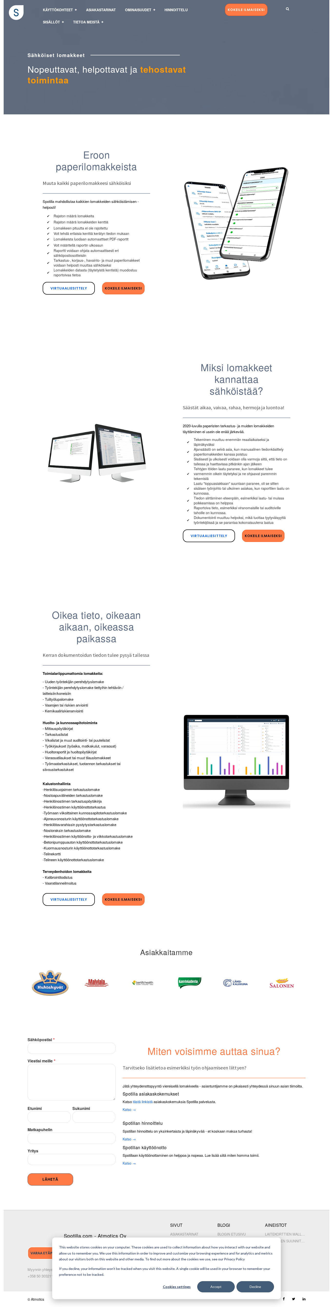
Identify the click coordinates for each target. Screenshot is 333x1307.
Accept (216, 1287)
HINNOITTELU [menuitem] (176, 9)
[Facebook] (284, 1298)
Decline (255, 1287)
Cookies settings (177, 1287)
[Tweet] (293, 1298)
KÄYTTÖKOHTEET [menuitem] (58, 9)
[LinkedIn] (304, 1298)
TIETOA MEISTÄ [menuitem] (86, 22)
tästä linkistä (143, 1101)
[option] (52, 983)
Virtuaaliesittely (68, 288)
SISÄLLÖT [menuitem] (51, 22)
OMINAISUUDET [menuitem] (138, 9)
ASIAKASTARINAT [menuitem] (101, 9)
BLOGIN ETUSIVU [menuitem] (231, 1234)
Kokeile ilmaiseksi (246, 9)
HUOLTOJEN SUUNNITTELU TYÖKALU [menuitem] (285, 1240)
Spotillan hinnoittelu (143, 1123)
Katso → (129, 1109)
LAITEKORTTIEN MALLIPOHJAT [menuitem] (285, 1234)
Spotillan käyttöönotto (145, 1147)
